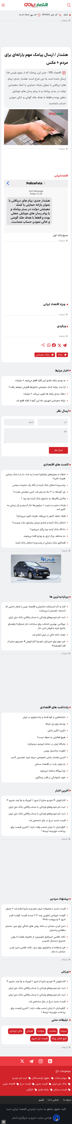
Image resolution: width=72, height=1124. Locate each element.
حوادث (40, 1031)
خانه (66, 15)
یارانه (60, 355)
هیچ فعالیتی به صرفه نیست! (51, 737)
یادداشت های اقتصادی (54, 707)
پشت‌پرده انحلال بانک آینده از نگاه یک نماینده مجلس (38, 485)
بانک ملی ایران (59, 1084)
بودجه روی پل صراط (55, 724)
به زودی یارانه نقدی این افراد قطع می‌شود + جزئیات (40, 380)
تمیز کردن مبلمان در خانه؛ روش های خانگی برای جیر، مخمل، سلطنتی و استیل (35, 928)
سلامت (52, 1031)
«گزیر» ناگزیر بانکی (56, 730)
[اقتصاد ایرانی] (36, 5)
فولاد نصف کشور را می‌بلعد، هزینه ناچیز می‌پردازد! (41, 516)
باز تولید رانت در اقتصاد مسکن (50, 764)
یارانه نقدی (43, 1089)
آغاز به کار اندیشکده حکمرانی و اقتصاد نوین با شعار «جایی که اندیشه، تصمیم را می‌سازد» (35, 609)
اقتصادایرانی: (61, 176)
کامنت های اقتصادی (56, 464)
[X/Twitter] (22, 1061)
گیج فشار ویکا (59, 1039)
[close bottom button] (3, 1122)
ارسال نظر (58, 450)
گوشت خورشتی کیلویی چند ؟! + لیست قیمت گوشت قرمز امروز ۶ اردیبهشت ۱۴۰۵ (37, 917)
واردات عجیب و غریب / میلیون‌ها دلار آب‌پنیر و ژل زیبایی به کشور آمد (36, 507)
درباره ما (67, 1100)
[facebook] (54, 345)
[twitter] (59, 345)
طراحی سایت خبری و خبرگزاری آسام (32, 1118)
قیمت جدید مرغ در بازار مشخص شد (47, 820)
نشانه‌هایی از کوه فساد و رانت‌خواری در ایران (44, 717)
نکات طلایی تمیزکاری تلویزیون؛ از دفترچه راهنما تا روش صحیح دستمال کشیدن (38, 939)
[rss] (50, 1061)
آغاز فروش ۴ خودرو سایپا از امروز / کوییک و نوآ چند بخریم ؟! (36, 800)
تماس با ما (53, 1100)
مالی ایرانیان (15, 1031)
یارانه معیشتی (43, 355)
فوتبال (29, 1031)
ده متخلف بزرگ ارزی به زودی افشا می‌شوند (44, 536)
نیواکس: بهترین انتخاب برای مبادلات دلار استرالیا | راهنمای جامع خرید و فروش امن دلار (36, 626)
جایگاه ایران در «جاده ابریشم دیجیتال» (46, 744)
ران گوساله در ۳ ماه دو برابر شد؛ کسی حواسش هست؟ (39, 492)
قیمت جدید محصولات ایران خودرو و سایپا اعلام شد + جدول (35, 909)
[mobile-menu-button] (3, 5)
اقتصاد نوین (9, 1084)
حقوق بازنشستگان (41, 1078)
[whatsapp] (49, 345)
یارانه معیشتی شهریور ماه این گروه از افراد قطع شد (40, 400)
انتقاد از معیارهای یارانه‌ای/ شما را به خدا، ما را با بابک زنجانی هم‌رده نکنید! (35, 476)
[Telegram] (31, 1061)
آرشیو (41, 1100)
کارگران (29, 1089)
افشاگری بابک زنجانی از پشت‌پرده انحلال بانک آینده (40, 543)
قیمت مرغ (25, 1084)
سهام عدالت (61, 1078)
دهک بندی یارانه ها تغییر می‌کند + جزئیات (44, 394)
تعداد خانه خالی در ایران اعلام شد (48, 635)
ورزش (65, 971)
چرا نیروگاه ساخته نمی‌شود (52, 771)
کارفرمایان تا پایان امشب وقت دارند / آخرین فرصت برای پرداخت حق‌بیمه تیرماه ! (38, 829)
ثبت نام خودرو (19, 1078)
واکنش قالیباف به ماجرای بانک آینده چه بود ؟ (43, 498)
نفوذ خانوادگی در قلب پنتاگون (50, 777)
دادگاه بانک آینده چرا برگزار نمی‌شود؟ (47, 529)
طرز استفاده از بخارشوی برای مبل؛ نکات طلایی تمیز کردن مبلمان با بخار (37, 949)
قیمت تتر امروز (39, 1039)
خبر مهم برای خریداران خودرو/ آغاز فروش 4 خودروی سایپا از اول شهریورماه (36, 643)
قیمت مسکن (60, 1089)
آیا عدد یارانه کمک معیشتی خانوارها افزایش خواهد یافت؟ (37, 387)
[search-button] (68, 5)
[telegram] (65, 345)
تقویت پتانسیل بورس (54, 751)
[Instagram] (41, 1061)
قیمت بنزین (41, 1084)
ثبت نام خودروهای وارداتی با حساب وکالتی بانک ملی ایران (37, 617)
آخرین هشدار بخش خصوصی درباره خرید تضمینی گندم (38, 757)
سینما (64, 1031)
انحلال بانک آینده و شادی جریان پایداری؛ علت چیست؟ (38, 523)
